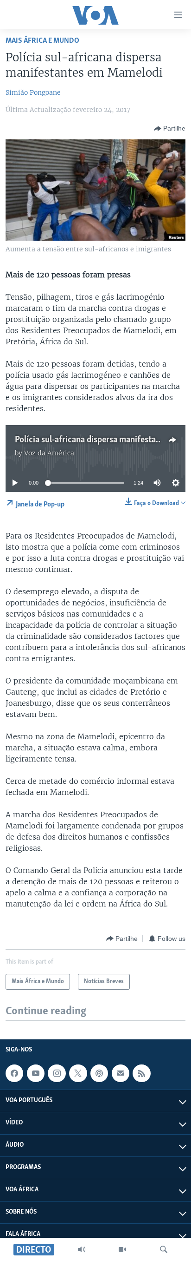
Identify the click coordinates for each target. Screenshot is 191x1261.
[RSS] (141, 1073)
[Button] (169, 128)
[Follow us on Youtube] (36, 1073)
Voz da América (49, 453)
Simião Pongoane (33, 92)
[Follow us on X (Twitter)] (78, 1073)
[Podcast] (99, 1073)
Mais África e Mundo (42, 41)
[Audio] (82, 1249)
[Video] (122, 1249)
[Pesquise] (164, 1249)
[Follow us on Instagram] (56, 1073)
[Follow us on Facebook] (14, 1073)
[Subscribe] (120, 1073)
